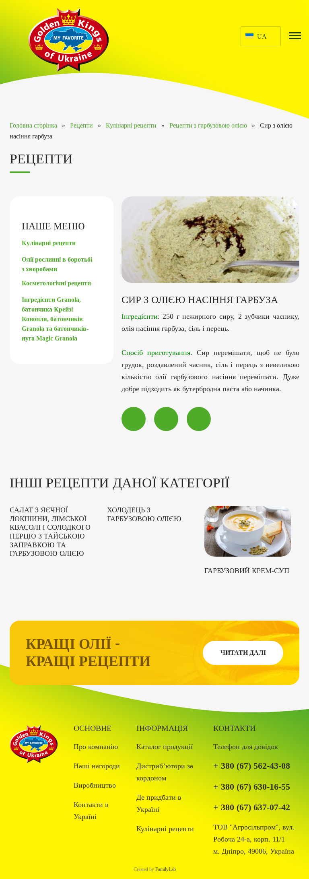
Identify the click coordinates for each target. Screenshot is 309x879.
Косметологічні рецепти (56, 283)
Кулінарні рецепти (131, 125)
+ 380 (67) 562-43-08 (251, 766)
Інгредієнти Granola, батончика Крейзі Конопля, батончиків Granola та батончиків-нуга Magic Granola (55, 319)
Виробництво (95, 785)
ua (261, 36)
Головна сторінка (33, 125)
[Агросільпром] (68, 39)
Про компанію (96, 747)
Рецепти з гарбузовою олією (208, 125)
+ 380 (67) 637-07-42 (251, 807)
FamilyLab (165, 869)
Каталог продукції (164, 747)
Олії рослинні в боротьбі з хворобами (57, 264)
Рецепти (81, 125)
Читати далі (243, 652)
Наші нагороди (97, 766)
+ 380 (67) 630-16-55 (251, 787)
